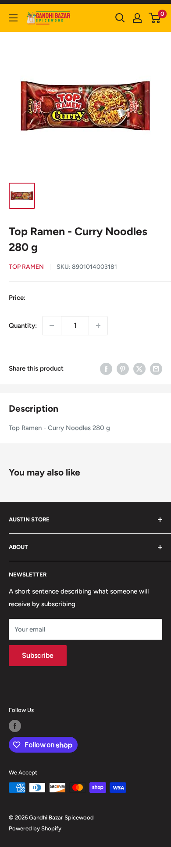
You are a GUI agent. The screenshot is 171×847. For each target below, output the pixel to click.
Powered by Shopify (35, 828)
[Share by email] (156, 368)
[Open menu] (13, 17)
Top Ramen (26, 267)
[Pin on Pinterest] (123, 368)
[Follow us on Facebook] (15, 726)
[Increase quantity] (98, 325)
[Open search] (120, 18)
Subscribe (37, 655)
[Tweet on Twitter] (139, 368)
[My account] (137, 18)
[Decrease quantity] (52, 325)
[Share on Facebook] (106, 368)
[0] (155, 18)
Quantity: (23, 326)
